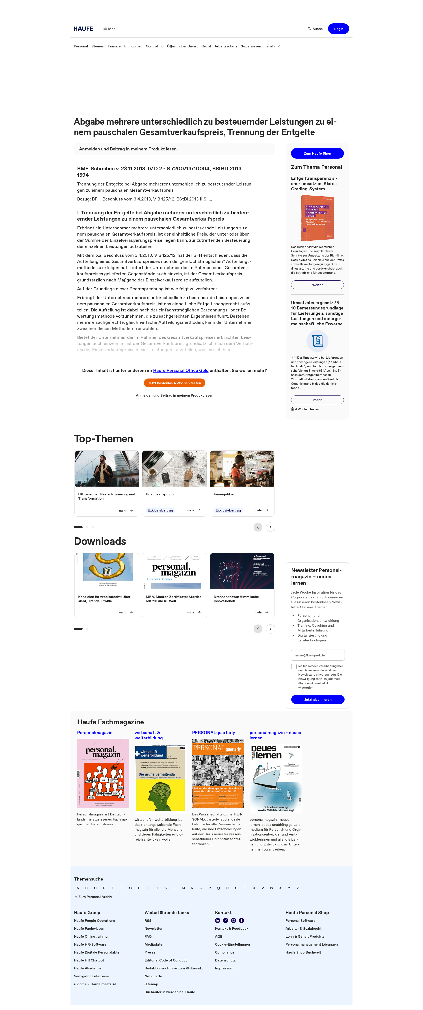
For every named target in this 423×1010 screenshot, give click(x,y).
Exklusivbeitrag (160, 510)
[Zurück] (258, 527)
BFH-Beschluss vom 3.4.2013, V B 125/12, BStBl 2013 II (147, 199)
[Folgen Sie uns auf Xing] (225, 920)
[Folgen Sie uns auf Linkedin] (217, 920)
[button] (338, 28)
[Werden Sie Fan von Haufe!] (241, 920)
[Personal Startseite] (85, 28)
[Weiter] (270, 527)
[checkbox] (294, 666)
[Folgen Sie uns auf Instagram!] (233, 920)
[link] (81, 46)
